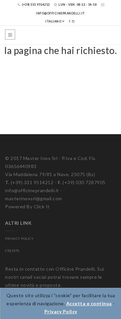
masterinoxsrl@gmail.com (33, 198)
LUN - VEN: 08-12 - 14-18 (77, 4)
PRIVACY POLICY (19, 238)
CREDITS (12, 251)
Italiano (53, 21)
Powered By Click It (27, 206)
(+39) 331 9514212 (35, 4)
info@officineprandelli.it (32, 190)
